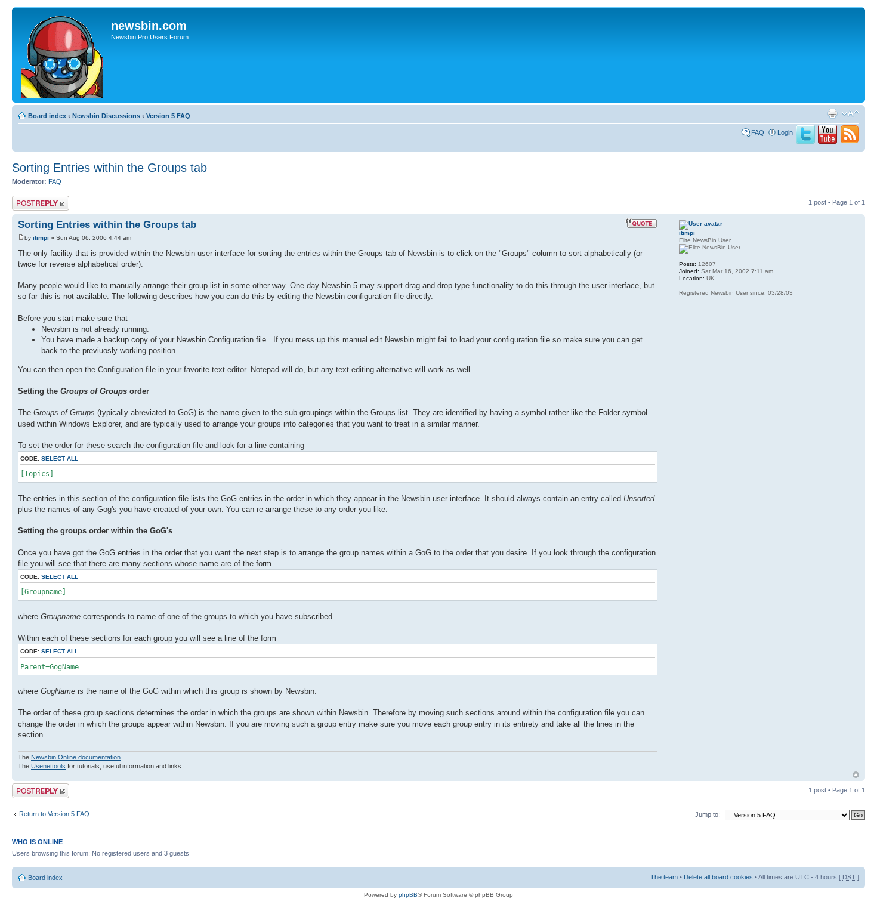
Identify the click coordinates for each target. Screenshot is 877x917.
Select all (59, 458)
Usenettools (48, 766)
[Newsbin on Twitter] (805, 141)
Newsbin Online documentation (76, 757)
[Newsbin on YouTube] (827, 141)
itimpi (41, 237)
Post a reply (29, 199)
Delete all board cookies (718, 877)
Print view (832, 113)
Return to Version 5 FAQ (54, 813)
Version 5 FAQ (168, 115)
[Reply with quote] (641, 223)
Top (856, 774)
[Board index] (63, 55)
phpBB (408, 894)
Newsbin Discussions (106, 115)
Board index (47, 115)
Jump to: (707, 814)
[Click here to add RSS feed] (849, 141)
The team (664, 877)
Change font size (850, 113)
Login (785, 132)
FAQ (757, 132)
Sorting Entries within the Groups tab (109, 167)
